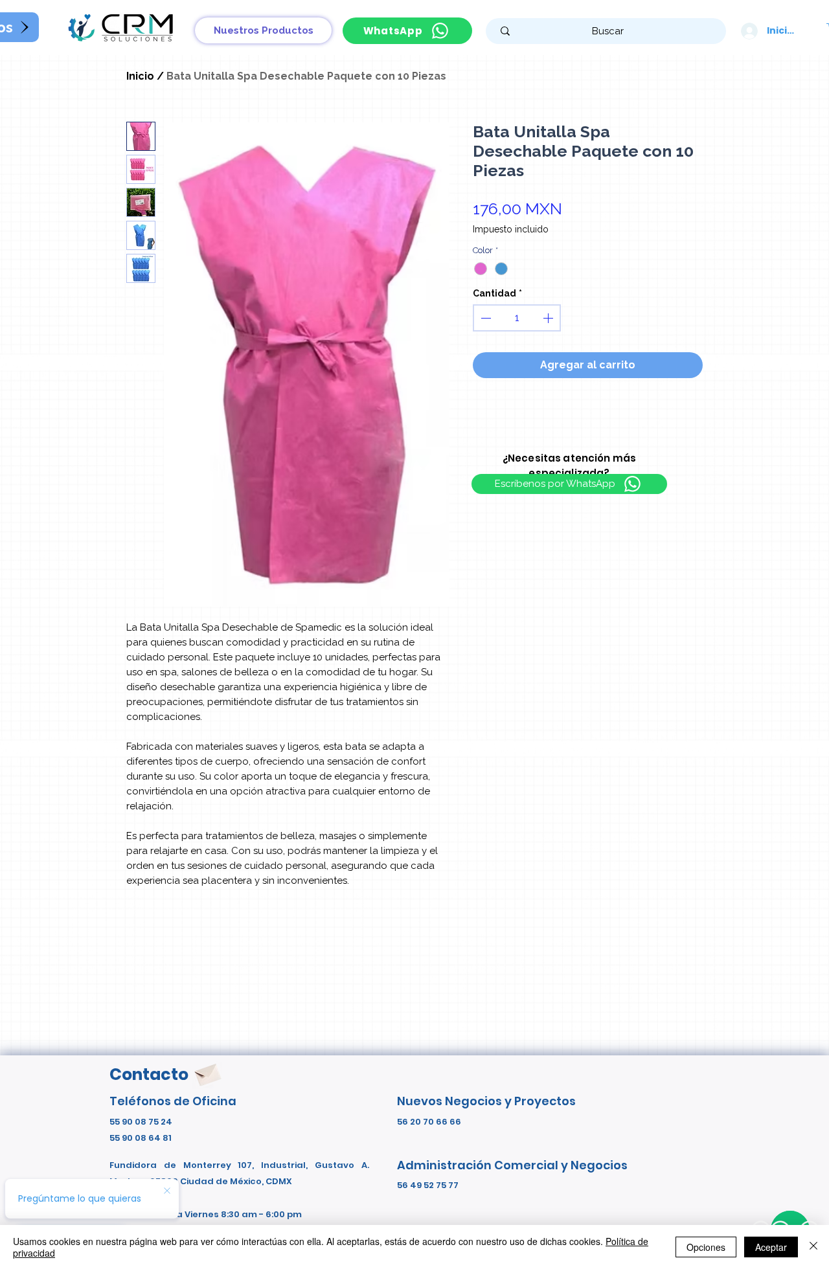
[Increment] (549, 318)
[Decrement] (484, 318)
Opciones (706, 1247)
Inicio (140, 76)
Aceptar (771, 1247)
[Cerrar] (813, 1247)
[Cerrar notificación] (167, 1191)
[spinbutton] (517, 318)
